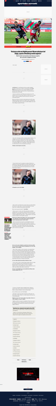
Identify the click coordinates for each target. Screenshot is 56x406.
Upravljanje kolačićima (28, 397)
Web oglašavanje (35, 395)
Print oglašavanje (41, 395)
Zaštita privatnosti (30, 395)
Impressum (14, 395)
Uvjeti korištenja (18, 395)
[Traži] (51, 1)
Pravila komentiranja (24, 395)
